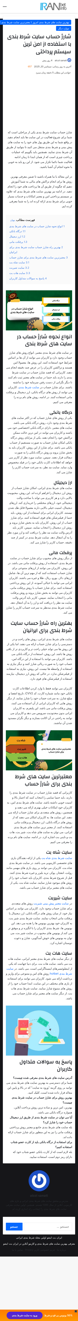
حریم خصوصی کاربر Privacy (40, 1249)
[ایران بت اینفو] (53, 6)
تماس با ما (17, 1249)
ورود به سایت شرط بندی (24, 1315)
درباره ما (61, 1249)
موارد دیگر (63, 28)
